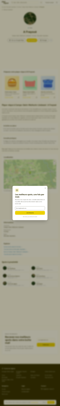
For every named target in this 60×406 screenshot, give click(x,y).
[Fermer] (45, 188)
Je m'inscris (30, 213)
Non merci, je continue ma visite (30, 216)
